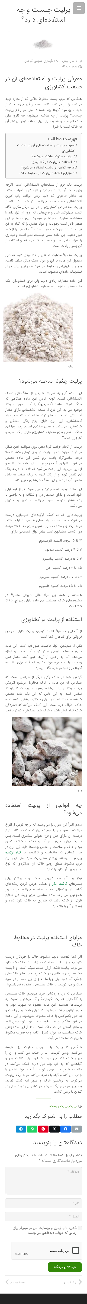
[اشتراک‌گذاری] (65, 1129)
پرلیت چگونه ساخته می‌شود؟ (52, 156)
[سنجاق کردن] (43, 1129)
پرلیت (73, 1106)
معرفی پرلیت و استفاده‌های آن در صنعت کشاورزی (45, 148)
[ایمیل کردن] (76, 1129)
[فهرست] (79, 8)
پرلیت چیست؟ (58, 1106)
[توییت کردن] (54, 1129)
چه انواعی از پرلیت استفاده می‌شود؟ (46, 167)
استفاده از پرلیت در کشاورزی (52, 162)
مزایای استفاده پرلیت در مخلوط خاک (45, 173)
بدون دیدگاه (69, 66)
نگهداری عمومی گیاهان (38, 60)
